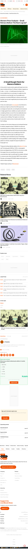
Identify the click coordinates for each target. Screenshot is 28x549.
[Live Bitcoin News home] (2, 5)
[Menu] (26, 5)
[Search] (24, 5)
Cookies (14, 544)
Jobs (1, 484)
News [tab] (2, 448)
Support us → (5, 508)
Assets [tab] (13, 448)
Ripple (7, 259)
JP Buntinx (7, 342)
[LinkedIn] (7, 355)
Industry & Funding (23, 8)
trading (1, 305)
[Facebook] (4, 355)
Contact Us (2, 478)
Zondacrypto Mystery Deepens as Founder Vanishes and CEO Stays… (15, 280)
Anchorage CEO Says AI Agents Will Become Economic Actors (14, 286)
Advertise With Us (3, 492)
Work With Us (3, 482)
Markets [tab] (7, 448)
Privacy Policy (17, 473)
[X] (1, 355)
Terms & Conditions (18, 476)
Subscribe (5, 418)
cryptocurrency (15, 256)
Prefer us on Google (5, 349)
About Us (2, 473)
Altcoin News (3, 17)
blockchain (8, 256)
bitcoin (2, 256)
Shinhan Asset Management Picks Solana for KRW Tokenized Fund (15, 292)
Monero (1, 303)
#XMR (13, 169)
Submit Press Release (4, 494)
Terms (14, 539)
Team (1, 476)
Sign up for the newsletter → (8, 467)
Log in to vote (14, 382)
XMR (1, 307)
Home (1, 11)
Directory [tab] (24, 448)
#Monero (3, 169)
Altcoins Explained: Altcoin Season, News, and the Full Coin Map (14, 11)
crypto (2, 259)
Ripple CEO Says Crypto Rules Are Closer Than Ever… (13, 283)
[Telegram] (10, 355)
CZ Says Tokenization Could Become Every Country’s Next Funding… (14, 289)
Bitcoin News (3, 8)
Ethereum (22, 256)
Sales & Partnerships (4, 497)
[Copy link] (13, 355)
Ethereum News (16, 8)
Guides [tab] (18, 448)
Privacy (14, 541)
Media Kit (2, 490)
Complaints (17, 480)
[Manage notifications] (24, 546)
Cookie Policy (17, 478)
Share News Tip (3, 480)
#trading (8, 169)
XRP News (9, 8)
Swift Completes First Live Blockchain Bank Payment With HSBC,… (15, 295)
